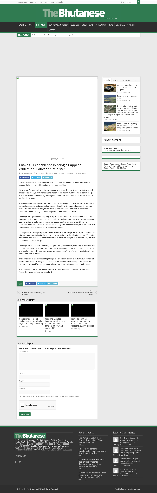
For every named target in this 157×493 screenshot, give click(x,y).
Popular (107, 80)
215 (129, 101)
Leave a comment (67, 173)
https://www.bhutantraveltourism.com (117, 150)
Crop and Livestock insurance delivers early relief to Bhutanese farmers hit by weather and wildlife (55, 323)
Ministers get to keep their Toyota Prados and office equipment (127, 87)
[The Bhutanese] (78, 13)
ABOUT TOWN (87, 25)
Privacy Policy (49, 2)
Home (40, 2)
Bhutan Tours (126, 164)
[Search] (138, 2)
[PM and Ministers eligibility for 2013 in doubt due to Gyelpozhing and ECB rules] (110, 126)
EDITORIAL (120, 25)
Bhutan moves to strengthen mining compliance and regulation (53, 35)
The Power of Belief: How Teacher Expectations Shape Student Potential (91, 440)
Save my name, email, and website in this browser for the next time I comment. (51, 396)
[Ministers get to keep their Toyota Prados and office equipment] (110, 88)
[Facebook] (121, 2)
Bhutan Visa (108, 168)
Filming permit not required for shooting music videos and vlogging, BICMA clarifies (82, 322)
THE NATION (41, 25)
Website (22, 389)
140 (129, 130)
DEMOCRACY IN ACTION (58, 25)
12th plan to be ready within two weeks (80, 293)
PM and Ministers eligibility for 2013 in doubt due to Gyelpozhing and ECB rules (127, 125)
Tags (134, 80)
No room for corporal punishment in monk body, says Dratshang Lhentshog (31, 321)
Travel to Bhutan (119, 168)
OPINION (131, 25)
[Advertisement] (78, 55)
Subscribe (59, 2)
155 (115, 119)
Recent (115, 80)
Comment (23, 352)
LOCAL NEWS (100, 25)
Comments (126, 80)
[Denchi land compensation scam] (110, 99)
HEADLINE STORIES (25, 25)
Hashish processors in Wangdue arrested (33, 293)
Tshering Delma (26, 173)
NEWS (110, 25)
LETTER (52, 30)
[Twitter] (124, 2)
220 (129, 92)
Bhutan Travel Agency (112, 164)
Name (22, 373)
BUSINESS (75, 25)
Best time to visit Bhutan (124, 166)
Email (21, 381)
